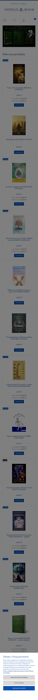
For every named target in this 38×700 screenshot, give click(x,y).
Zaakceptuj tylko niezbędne (19, 677)
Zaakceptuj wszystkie (19, 688)
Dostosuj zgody (19, 683)
